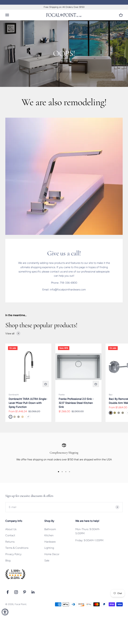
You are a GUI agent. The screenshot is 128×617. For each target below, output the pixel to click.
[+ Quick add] (46, 384)
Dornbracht (14, 394)
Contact (10, 535)
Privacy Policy (13, 554)
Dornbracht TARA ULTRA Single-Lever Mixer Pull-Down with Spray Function (28, 402)
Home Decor (51, 554)
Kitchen (49, 535)
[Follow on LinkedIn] (33, 592)
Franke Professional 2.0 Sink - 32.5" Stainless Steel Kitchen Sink (76, 402)
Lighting (49, 547)
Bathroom (50, 529)
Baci (110, 394)
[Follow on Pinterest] (24, 592)
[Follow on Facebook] (7, 592)
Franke (62, 394)
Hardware (50, 541)
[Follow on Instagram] (16, 592)
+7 (28, 417)
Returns (9, 541)
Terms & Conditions (16, 547)
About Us (10, 529)
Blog (7, 560)
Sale (46, 560)
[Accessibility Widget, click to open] (5, 612)
